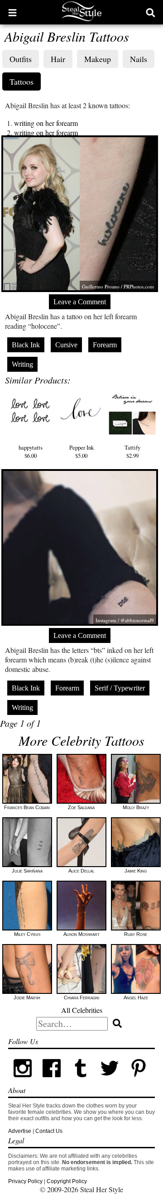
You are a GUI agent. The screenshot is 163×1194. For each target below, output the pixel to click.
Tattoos (22, 81)
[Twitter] (109, 1081)
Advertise (19, 1131)
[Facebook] (51, 1081)
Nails (138, 58)
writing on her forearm (46, 123)
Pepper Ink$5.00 (81, 451)
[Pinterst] (138, 1081)
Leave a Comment (79, 302)
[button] (12, 12)
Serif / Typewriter (120, 688)
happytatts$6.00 (31, 451)
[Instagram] (22, 1081)
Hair (58, 58)
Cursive (66, 345)
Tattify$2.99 (132, 451)
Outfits (21, 58)
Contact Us (48, 1131)
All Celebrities (81, 1010)
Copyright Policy (67, 1181)
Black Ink (26, 345)
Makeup (97, 58)
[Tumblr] (80, 1081)
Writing (22, 364)
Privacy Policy (25, 1181)
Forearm (105, 345)
